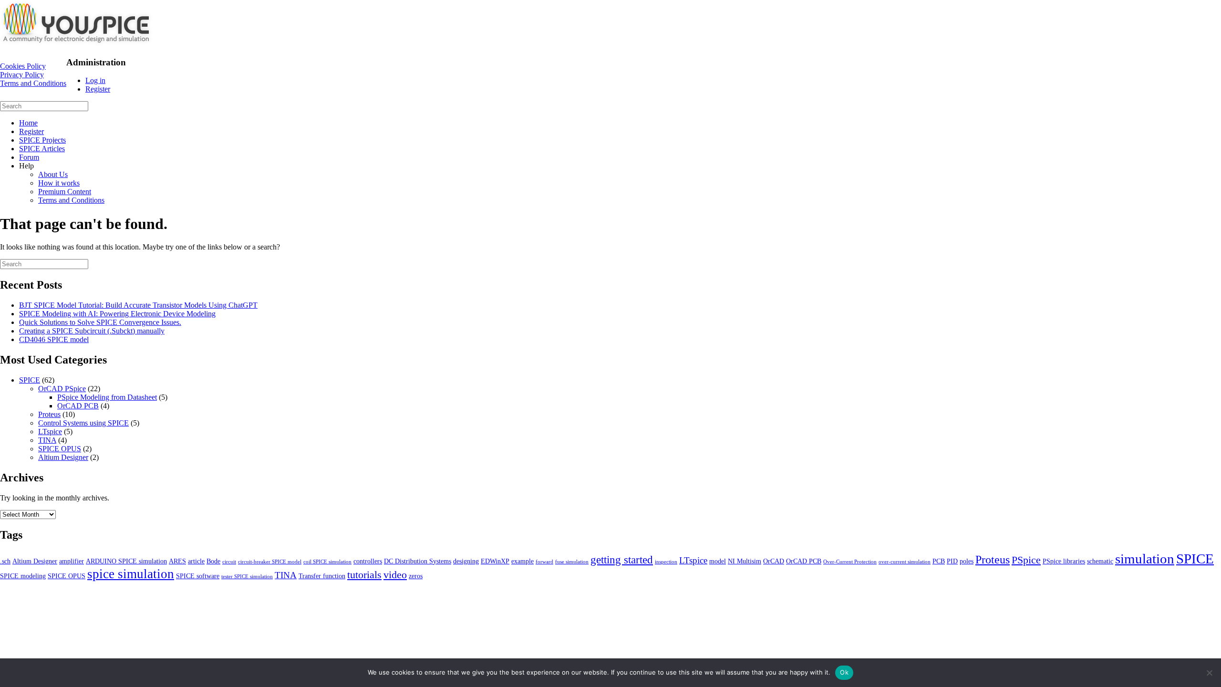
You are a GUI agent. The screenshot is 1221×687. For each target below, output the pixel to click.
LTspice (50, 431)
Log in (95, 80)
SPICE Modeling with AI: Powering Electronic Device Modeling (117, 314)
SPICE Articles (42, 149)
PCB (938, 561)
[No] (1209, 672)
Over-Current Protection (850, 561)
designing (466, 561)
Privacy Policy (22, 75)
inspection (666, 561)
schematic (1100, 561)
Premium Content (64, 191)
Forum (29, 157)
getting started (621, 559)
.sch (5, 561)
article (196, 561)
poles (966, 561)
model (717, 561)
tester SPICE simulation (247, 576)
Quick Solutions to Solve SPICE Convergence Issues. (100, 322)
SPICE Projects (42, 140)
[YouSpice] (76, 44)
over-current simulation (905, 561)
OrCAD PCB (78, 406)
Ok (844, 672)
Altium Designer (63, 457)
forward (544, 561)
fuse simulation (572, 561)
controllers (367, 561)
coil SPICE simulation (327, 561)
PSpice (1026, 560)
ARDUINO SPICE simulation (126, 561)
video (395, 575)
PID (952, 561)
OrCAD (773, 561)
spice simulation (130, 574)
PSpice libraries (1064, 561)
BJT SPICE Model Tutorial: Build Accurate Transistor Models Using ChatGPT (138, 305)
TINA (47, 440)
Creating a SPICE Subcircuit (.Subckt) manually (92, 331)
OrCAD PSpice (62, 389)
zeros (416, 576)
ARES (177, 561)
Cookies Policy (23, 66)
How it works (59, 183)
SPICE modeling (23, 576)
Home (28, 123)
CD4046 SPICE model (54, 339)
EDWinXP (495, 561)
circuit (229, 561)
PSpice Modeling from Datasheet (107, 397)
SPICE (29, 380)
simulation (1144, 558)
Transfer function (322, 576)
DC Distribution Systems (417, 561)
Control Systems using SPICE (83, 423)
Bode (213, 561)
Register (97, 89)
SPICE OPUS (59, 449)
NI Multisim (744, 561)
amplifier (71, 561)
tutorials (364, 575)
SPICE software (197, 576)
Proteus (49, 414)
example (522, 561)
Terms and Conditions (33, 83)
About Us (53, 174)
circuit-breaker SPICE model (269, 561)
